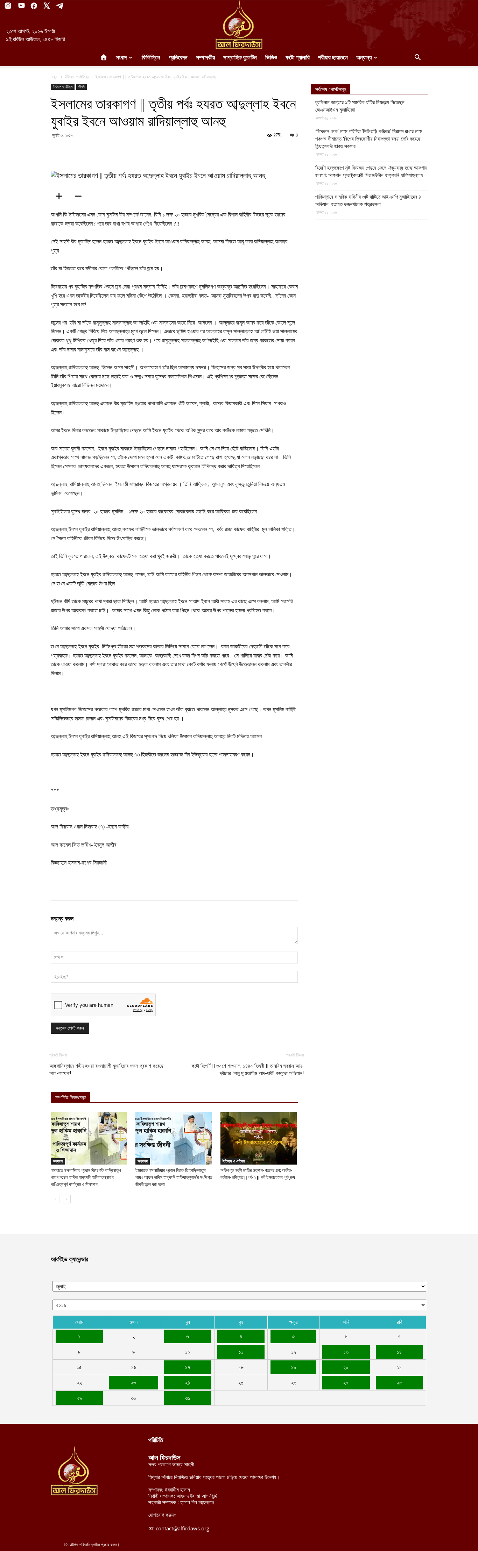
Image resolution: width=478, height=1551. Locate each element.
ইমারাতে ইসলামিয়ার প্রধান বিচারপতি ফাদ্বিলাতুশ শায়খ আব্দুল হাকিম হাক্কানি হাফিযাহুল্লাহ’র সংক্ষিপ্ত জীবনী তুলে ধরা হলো (173, 1177)
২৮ (399, 1382)
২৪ (187, 1382)
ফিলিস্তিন (151, 57)
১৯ (293, 1367)
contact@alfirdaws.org (182, 1528)
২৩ (133, 1382)
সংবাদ (121, 57)
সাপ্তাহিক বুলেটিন (240, 57)
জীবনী (81, 86)
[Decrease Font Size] (80, 196)
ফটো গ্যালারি (298, 57)
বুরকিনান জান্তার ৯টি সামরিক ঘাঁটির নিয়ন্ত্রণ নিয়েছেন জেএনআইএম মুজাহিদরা (360, 106)
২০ (346, 1367)
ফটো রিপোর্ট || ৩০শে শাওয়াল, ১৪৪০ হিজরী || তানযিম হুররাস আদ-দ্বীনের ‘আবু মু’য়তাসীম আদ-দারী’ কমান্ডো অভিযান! (247, 1069)
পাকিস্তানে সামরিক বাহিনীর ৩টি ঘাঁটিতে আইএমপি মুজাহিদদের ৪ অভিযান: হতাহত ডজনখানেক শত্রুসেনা (368, 200)
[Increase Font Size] (61, 196)
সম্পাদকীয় (205, 57)
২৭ (346, 1382)
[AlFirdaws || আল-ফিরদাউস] (239, 24)
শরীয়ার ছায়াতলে (333, 57)
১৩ (346, 1351)
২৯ (79, 1397)
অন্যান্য (364, 57)
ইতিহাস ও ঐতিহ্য (77, 77)
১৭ (187, 1367)
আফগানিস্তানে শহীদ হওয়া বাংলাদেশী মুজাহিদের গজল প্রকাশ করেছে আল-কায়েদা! (106, 1069)
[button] (417, 58)
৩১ (187, 1397)
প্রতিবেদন (178, 57)
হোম (55, 77)
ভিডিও (271, 57)
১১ (241, 1351)
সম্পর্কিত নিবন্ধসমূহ (70, 1097)
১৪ (399, 1351)
